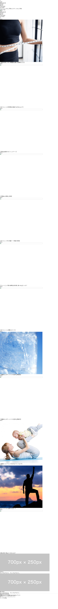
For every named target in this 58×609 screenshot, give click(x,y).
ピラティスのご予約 (17, 8)
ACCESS (2, 7)
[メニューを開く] (0, 17)
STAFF (1, 4)
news (1, 19)
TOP (1, 1)
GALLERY (2, 6)
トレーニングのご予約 (6, 8)
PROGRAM (3, 3)
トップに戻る (3, 598)
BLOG (1, 5)
